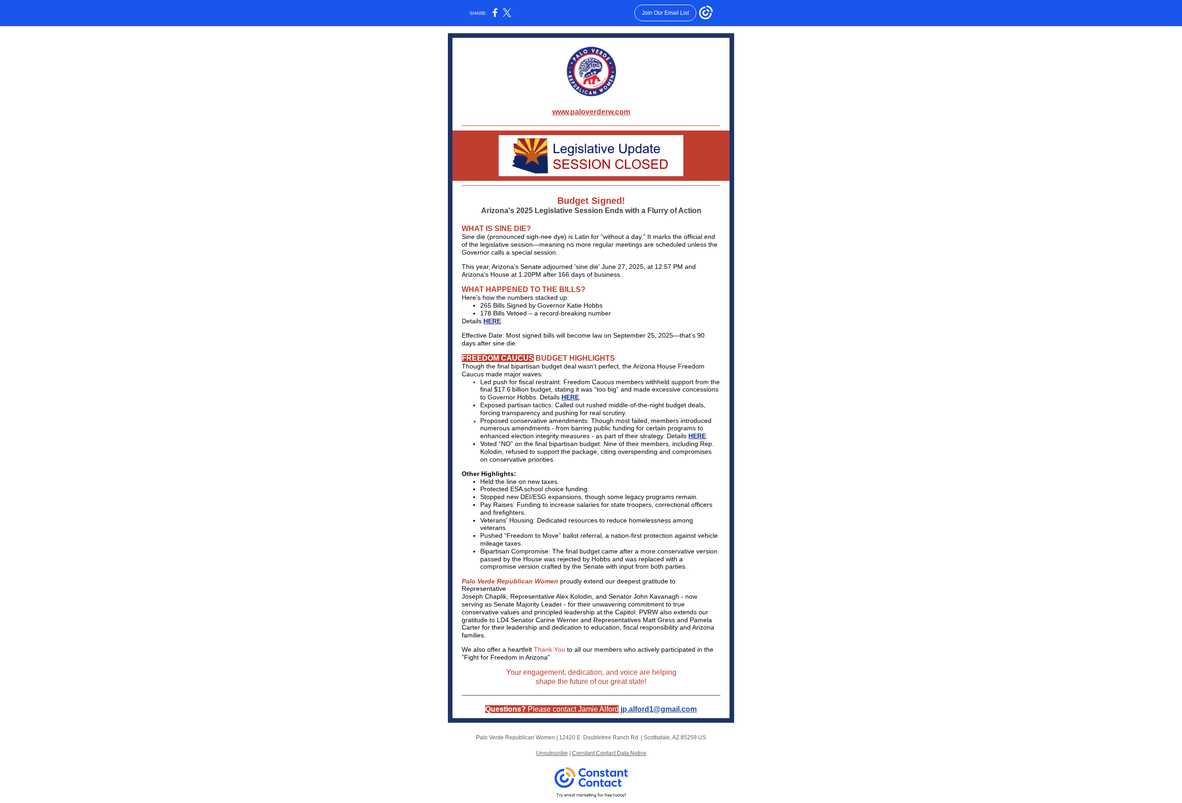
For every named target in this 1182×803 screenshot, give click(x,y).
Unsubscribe (552, 753)
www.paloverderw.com (591, 112)
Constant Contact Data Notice (609, 753)
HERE (492, 321)
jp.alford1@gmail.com (659, 709)
